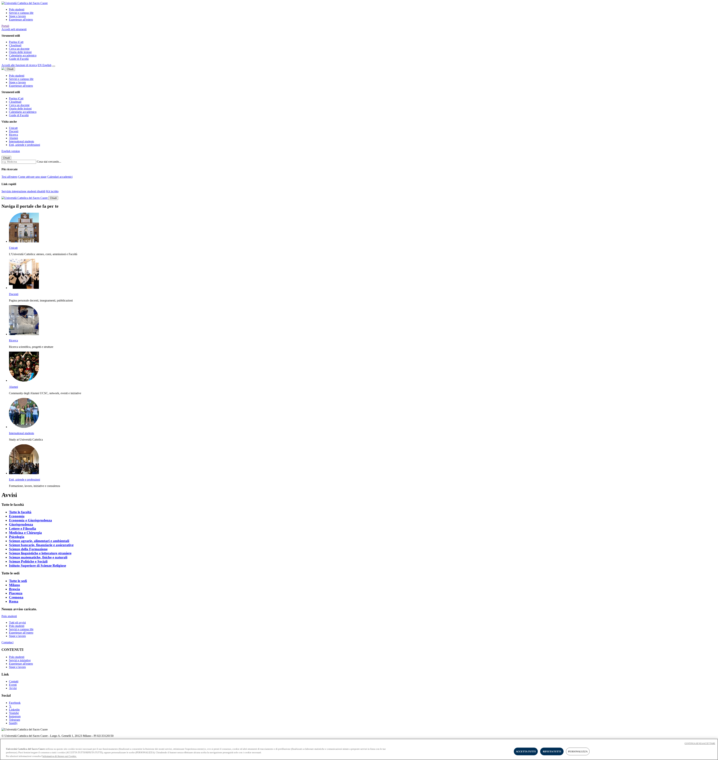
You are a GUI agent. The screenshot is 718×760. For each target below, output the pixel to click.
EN (44, 65)
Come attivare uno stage (32, 176)
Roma (13, 601)
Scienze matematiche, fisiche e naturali (38, 557)
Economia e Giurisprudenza (30, 520)
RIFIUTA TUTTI (552, 751)
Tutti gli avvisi (17, 622)
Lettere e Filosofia (22, 528)
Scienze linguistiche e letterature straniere (40, 553)
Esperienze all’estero (21, 632)
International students (21, 141)
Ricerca (13, 134)
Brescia (14, 589)
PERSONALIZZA (577, 751)
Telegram (14, 719)
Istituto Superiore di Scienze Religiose (37, 565)
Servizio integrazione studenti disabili (23, 191)
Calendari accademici (60, 176)
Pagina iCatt (16, 42)
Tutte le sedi (18, 581)
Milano (14, 585)
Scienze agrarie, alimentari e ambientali (39, 541)
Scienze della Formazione (28, 549)
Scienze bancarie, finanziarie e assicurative (41, 545)
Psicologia (16, 537)
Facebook (15, 702)
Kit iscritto (52, 191)
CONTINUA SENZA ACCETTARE (700, 743)
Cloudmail (15, 45)
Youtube (14, 713)
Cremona (16, 597)
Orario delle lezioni (20, 52)
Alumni (13, 138)
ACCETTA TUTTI (526, 751)
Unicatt (13, 128)
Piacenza (15, 593)
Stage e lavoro (17, 16)
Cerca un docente (19, 48)
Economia (16, 516)
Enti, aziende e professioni (24, 144)
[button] (14, 29)
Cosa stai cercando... (49, 161)
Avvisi (13, 688)
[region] (359, 749)
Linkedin (14, 709)
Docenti (13, 131)
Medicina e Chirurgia (25, 533)
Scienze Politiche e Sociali (28, 561)
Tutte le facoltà (20, 512)
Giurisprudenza (21, 524)
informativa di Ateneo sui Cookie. (59, 756)
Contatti (13, 681)
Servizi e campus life (21, 12)
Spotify (13, 723)
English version (10, 151)
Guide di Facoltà (19, 58)
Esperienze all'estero (21, 19)
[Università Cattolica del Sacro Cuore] (24, 3)
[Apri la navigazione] (53, 66)
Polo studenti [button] (9, 616)
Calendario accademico (22, 55)
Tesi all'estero (9, 176)
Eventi (13, 684)
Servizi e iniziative (20, 660)
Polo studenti (16, 9)
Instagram (15, 716)
